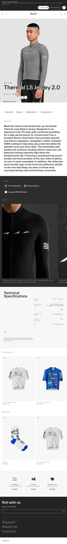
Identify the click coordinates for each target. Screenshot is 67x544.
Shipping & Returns (31, 112)
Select (30, 97)
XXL (22, 97)
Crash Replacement (45, 112)
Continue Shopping (54, 7)
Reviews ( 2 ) (19, 112)
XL (19, 97)
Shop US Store (42, 7)
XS (5, 97)
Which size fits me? (11, 101)
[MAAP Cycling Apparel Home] (33, 14)
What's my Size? (9, 112)
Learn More (15, 489)
